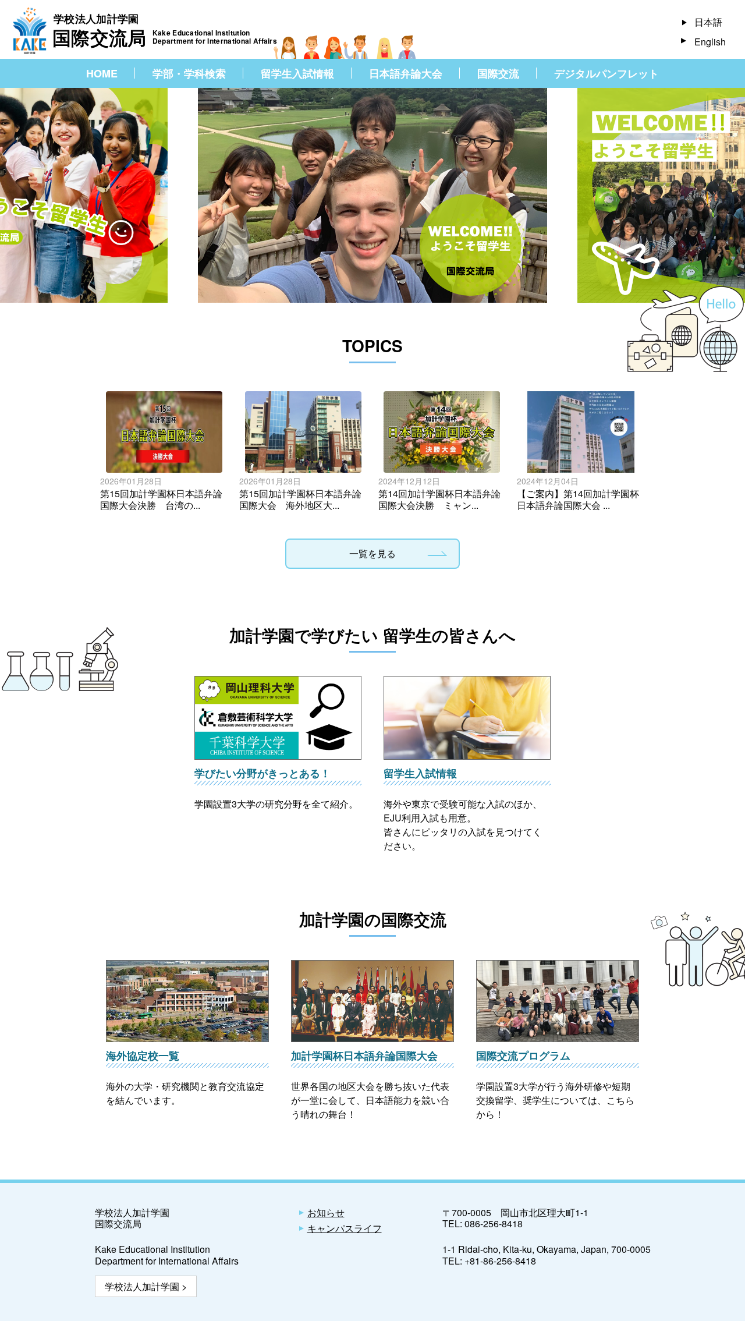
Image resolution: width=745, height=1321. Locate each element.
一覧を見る (372, 553)
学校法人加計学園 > (146, 1286)
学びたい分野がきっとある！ (262, 773)
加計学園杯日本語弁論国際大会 (364, 1055)
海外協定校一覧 (142, 1055)
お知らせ (326, 1212)
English (710, 41)
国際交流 (498, 73)
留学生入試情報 (297, 73)
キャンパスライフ (344, 1228)
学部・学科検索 (189, 73)
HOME (102, 73)
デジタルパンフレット (606, 73)
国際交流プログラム (523, 1055)
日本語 (708, 22)
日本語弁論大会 (405, 73)
